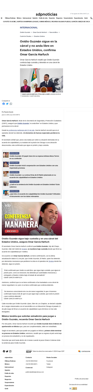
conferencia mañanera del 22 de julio (21, 130)
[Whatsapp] (11, 103)
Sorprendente (68, 18)
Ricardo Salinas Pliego (61, 21)
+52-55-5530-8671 (31, 364)
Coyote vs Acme (9, 21)
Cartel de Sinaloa (25, 36)
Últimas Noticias (10, 18)
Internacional (27, 18)
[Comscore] (84, 351)
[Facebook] (3, 103)
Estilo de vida (43, 18)
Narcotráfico (53, 32)
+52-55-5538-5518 (31, 361)
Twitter (48, 364)
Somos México (44, 21)
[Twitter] (7, 103)
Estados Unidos (39, 36)
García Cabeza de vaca (80, 21)
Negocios (59, 18)
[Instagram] (10, 351)
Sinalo (24, 249)
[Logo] (46, 14)
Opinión (35, 18)
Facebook (49, 361)
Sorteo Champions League (27, 21)
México (19, 18)
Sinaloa (51, 261)
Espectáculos (78, 18)
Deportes (52, 18)
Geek (86, 18)
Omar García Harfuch (40, 32)
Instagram (49, 367)
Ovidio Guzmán (25, 32)
